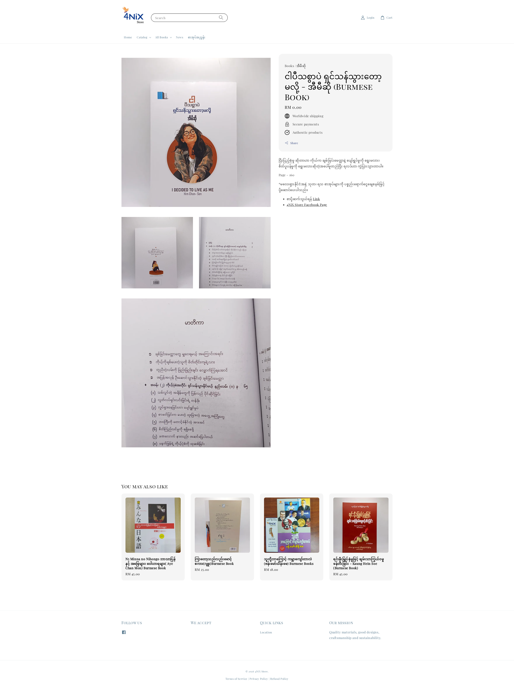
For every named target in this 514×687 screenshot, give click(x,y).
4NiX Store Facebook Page (307, 204)
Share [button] (294, 143)
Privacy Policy (259, 678)
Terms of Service (236, 678)
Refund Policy (279, 678)
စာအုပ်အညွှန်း (196, 37)
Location (266, 632)
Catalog (142, 37)
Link (316, 199)
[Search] (221, 17)
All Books (161, 37)
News (179, 37)
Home (128, 37)
